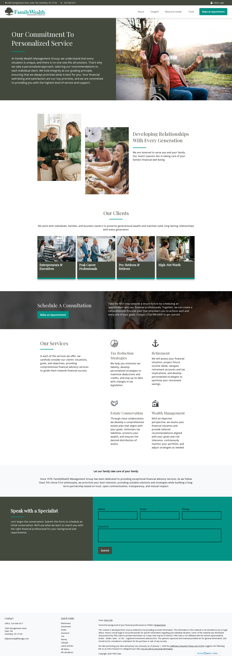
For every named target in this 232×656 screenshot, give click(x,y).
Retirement (66, 623)
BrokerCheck (160, 625)
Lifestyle (64, 642)
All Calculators (67, 652)
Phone (185, 509)
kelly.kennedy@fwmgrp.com (17, 638)
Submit (105, 550)
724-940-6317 (70, 2)
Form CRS (108, 620)
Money (64, 639)
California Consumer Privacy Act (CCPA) (187, 646)
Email (143, 509)
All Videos (65, 649)
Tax (62, 636)
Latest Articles (67, 646)
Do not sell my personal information (157, 649)
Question (103, 526)
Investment (66, 626)
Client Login (219, 2)
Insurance (65, 633)
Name (101, 509)
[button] (141, 12)
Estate (63, 629)
